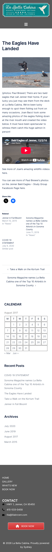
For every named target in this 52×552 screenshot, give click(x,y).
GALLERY (7, 481)
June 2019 (10, 431)
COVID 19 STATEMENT (16, 375)
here (4, 172)
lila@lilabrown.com (17, 514)
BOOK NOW (8, 489)
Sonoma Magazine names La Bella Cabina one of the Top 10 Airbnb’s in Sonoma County (36, 224)
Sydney (28, 547)
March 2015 (10, 441)
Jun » (16, 353)
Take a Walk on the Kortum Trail (27, 269)
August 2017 (11, 436)
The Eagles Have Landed (17, 393)
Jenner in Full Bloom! (12, 218)
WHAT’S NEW (9, 485)
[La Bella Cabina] (25, 10)
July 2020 (9, 426)
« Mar (7, 353)
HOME (5, 477)
